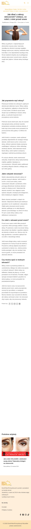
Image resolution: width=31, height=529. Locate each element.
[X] (12, 304)
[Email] (14, 304)
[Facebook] (9, 304)
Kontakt (4, 507)
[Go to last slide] (4, 454)
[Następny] (27, 454)
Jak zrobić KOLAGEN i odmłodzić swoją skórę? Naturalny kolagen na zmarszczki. (15, 461)
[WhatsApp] (17, 304)
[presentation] (15, 446)
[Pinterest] (20, 304)
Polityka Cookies (7, 510)
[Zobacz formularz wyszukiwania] (24, 3)
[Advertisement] (15, 81)
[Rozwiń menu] (28, 3)
